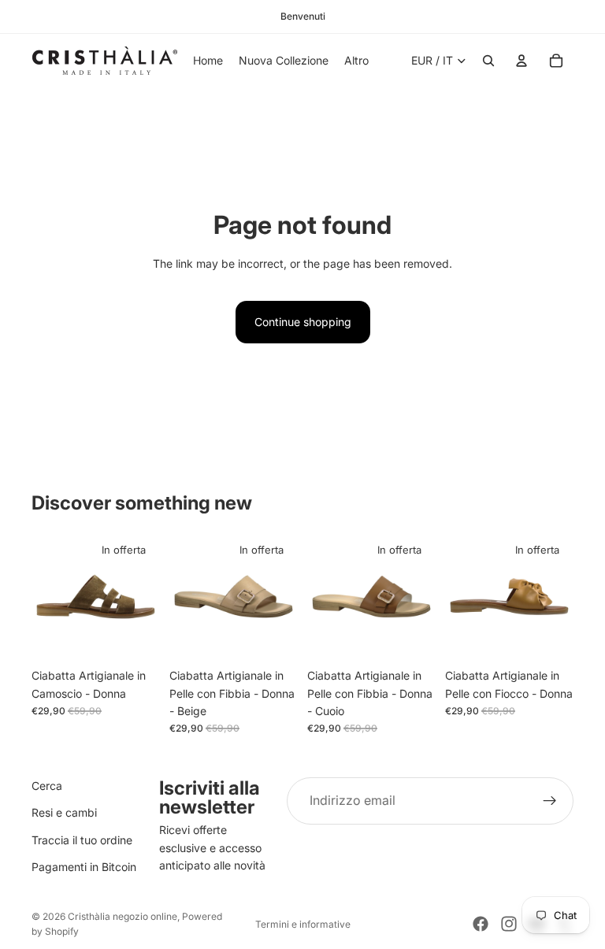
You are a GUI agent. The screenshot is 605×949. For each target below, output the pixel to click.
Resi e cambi (64, 813)
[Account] (521, 60)
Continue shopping (302, 321)
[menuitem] (356, 60)
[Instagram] (508, 923)
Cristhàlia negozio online (122, 916)
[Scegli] (135, 636)
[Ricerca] (488, 60)
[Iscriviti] (549, 800)
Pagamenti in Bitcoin (84, 866)
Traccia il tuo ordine (82, 840)
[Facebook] (480, 923)
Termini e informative (303, 924)
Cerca (47, 785)
